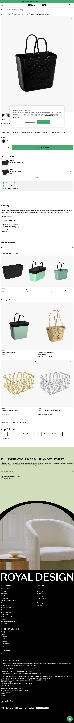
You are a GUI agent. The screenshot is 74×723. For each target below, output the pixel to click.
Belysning (40, 591)
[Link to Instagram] (6, 701)
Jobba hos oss (5, 605)
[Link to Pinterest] (11, 701)
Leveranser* (4, 598)
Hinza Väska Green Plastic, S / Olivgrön (60, 290)
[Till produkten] (37, 163)
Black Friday (4, 648)
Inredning (40, 595)
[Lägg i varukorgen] (70, 162)
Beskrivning (5, 206)
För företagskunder (7, 617)
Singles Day (4, 646)
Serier (38, 607)
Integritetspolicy (6, 612)
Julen (2, 653)
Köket (38, 600)
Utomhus (4, 636)
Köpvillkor (4, 595)
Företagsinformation (7, 607)
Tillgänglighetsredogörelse (9, 621)
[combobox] (37, 140)
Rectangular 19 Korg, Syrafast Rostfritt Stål (49, 410)
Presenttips (4, 641)
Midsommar (5, 643)
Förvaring (40, 603)
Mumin (3, 639)
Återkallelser (4, 624)
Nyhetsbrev (4, 591)
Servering (40, 593)
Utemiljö (39, 605)
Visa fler (37, 178)
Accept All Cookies (43, 122)
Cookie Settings (30, 122)
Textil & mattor (41, 598)
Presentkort (4, 593)
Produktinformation (8, 243)
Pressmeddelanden (7, 610)
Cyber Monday (5, 650)
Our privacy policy (48, 116)
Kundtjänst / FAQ (6, 588)
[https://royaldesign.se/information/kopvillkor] (42, 708)
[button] (69, 5)
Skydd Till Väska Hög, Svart (9, 352)
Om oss (3, 603)
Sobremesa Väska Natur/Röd (46, 352)
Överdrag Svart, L (30, 290)
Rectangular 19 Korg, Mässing (9, 410)
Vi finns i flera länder (7, 668)
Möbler (39, 588)
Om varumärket (6, 248)
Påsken (3, 634)
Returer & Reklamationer (8, 600)
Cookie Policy (5, 614)
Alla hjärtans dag (6, 632)
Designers (4, 619)
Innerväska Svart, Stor (7, 290)
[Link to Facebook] (2, 701)
